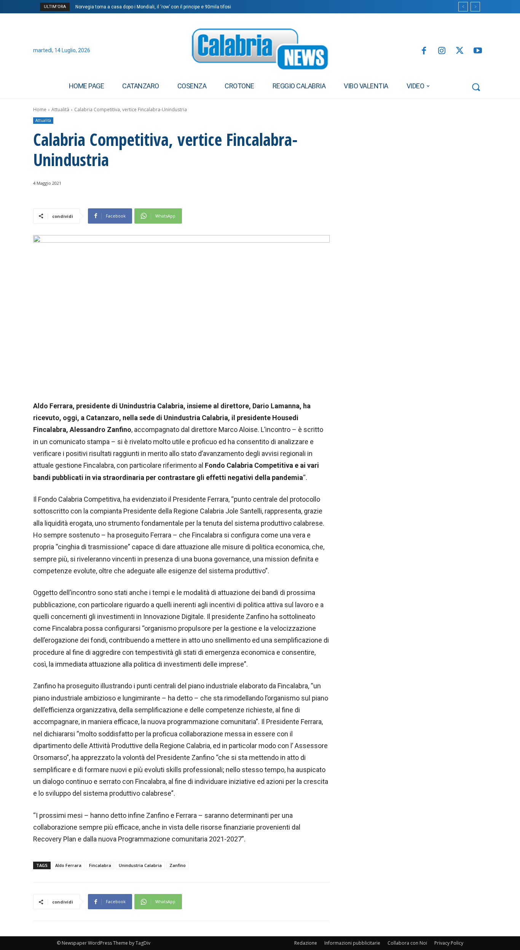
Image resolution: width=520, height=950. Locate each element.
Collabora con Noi (407, 943)
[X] (460, 51)
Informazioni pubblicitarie (352, 943)
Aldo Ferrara (68, 865)
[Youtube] (478, 51)
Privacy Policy (448, 943)
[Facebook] (423, 51)
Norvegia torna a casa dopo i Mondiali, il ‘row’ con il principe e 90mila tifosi (153, 7)
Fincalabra (100, 865)
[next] (475, 6)
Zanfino (177, 865)
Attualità (60, 109)
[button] (476, 87)
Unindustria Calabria (140, 865)
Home (39, 109)
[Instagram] (442, 51)
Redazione (305, 943)
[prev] (463, 6)
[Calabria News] (260, 51)
